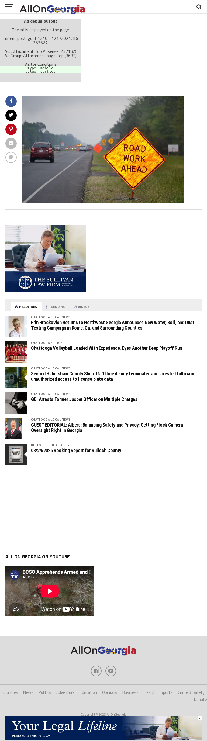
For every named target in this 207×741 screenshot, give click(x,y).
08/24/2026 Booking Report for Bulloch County (76, 450)
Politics (45, 692)
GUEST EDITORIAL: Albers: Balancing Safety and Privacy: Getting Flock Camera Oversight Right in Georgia (107, 427)
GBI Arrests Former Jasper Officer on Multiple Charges (84, 399)
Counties (10, 692)
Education (88, 692)
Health (150, 692)
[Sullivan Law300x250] (45, 290)
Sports (167, 692)
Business (130, 692)
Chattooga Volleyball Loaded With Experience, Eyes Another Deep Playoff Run (106, 348)
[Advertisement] (103, 509)
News (28, 692)
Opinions (109, 692)
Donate (200, 699)
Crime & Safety (191, 692)
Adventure (65, 692)
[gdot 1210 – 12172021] (103, 202)
